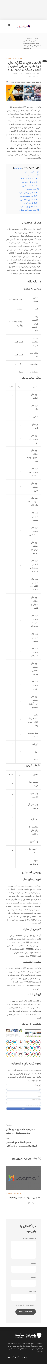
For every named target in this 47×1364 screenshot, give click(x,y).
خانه (36, 38)
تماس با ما (15, 1357)
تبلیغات (7, 1357)
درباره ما (24, 1357)
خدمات (29, 38)
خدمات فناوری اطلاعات (14, 1193)
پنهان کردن (18, 168)
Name (33, 1263)
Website (31, 1291)
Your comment (29, 1238)
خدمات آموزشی (35, 41)
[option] (23, 1185)
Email (33, 1277)
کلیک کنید (18, 342)
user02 (28, 74)
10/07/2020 (35, 74)
